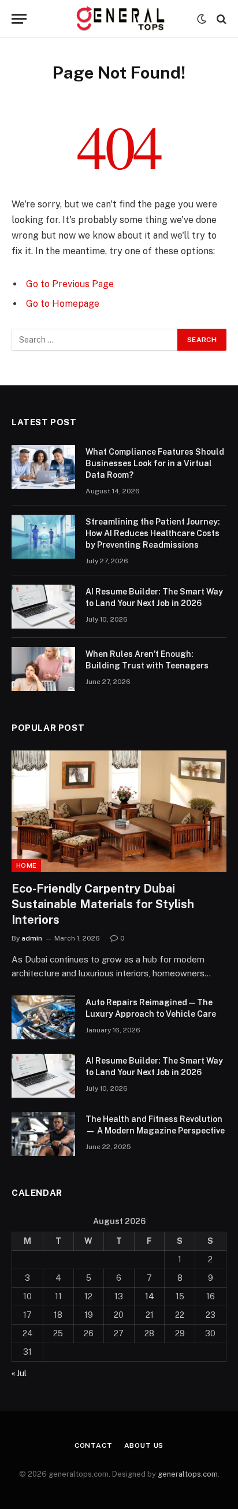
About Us (144, 1445)
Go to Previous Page (70, 283)
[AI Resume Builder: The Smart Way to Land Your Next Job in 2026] (43, 607)
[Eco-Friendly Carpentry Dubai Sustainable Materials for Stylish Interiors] (119, 810)
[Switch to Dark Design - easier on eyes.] (201, 19)
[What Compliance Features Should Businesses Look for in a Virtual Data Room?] (43, 467)
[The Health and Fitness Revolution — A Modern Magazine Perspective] (43, 1134)
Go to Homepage (62, 303)
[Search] (220, 19)
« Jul (19, 1373)
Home (26, 865)
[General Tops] (119, 19)
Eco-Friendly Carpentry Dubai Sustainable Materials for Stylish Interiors (103, 904)
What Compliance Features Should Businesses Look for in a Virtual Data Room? (154, 463)
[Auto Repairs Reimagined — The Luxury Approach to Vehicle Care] (43, 1017)
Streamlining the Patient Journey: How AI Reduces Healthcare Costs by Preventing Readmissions (152, 533)
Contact (94, 1445)
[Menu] (19, 19)
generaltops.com (188, 1474)
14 (149, 1296)
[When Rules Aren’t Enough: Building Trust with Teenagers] (43, 669)
